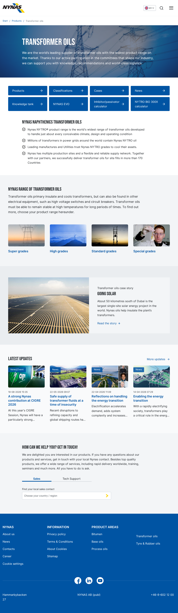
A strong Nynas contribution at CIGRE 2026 (24, 400)
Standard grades (104, 251)
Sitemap (52, 556)
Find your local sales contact (38, 489)
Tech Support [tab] (71, 478)
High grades (59, 251)
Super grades (18, 251)
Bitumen (97, 534)
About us (8, 534)
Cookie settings (13, 563)
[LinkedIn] (89, 580)
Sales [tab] (36, 478)
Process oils (99, 549)
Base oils (97, 541)
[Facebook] (77, 580)
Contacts (9, 549)
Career (7, 556)
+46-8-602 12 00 (162, 594)
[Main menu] (171, 8)
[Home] (14, 8)
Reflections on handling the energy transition (109, 398)
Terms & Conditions (60, 541)
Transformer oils (146, 536)
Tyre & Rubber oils (148, 543)
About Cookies (57, 549)
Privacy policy (56, 534)
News (6, 541)
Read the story (107, 323)
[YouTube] (100, 580)
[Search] (161, 8)
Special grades (144, 251)
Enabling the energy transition (148, 398)
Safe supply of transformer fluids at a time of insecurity (66, 400)
